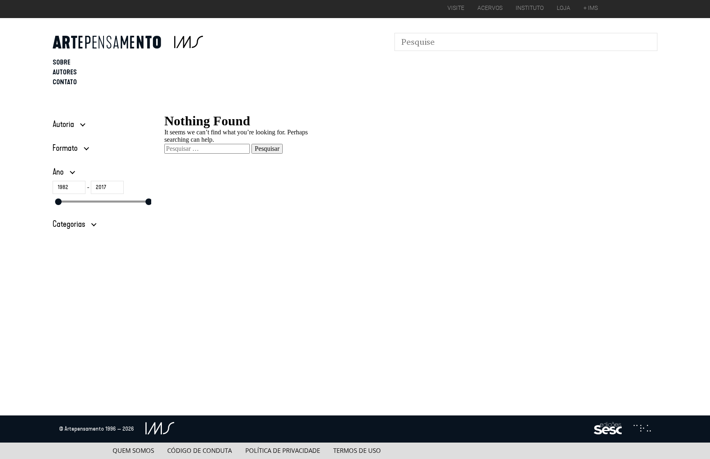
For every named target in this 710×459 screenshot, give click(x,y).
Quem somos (133, 450)
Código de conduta (199, 450)
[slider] (58, 201)
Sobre (61, 62)
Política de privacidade (282, 450)
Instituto (530, 8)
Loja (563, 8)
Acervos (490, 8)
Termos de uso (357, 450)
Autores (65, 72)
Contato (65, 82)
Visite (455, 8)
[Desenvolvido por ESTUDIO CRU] (642, 429)
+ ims (590, 8)
